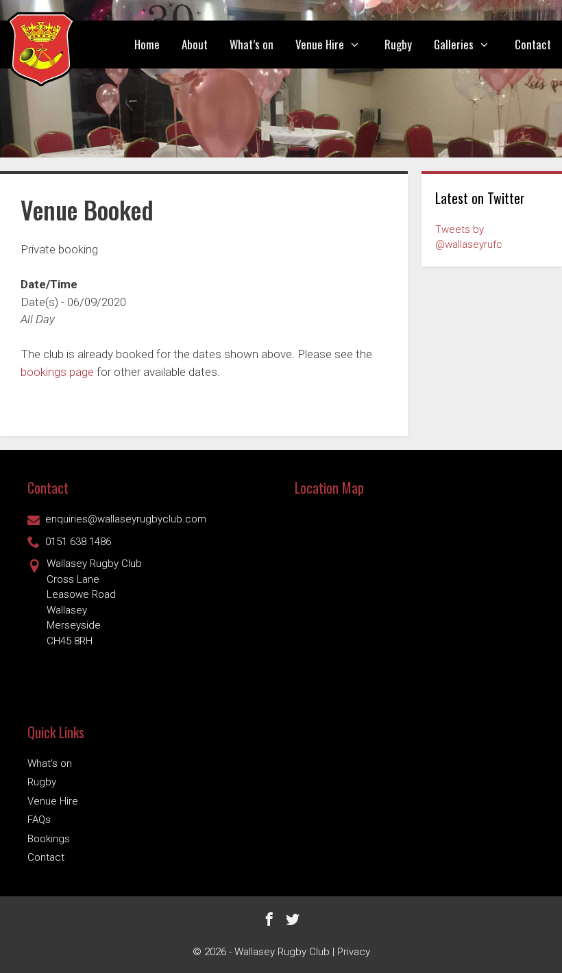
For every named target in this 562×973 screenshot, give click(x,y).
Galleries (454, 44)
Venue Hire (319, 44)
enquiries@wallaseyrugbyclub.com (125, 519)
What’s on (251, 44)
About (195, 44)
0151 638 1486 (78, 541)
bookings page (57, 372)
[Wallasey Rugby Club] (41, 49)
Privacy (353, 952)
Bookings (48, 839)
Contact (533, 44)
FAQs (39, 819)
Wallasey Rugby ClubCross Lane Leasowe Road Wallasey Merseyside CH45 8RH (94, 602)
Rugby (398, 44)
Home (147, 44)
